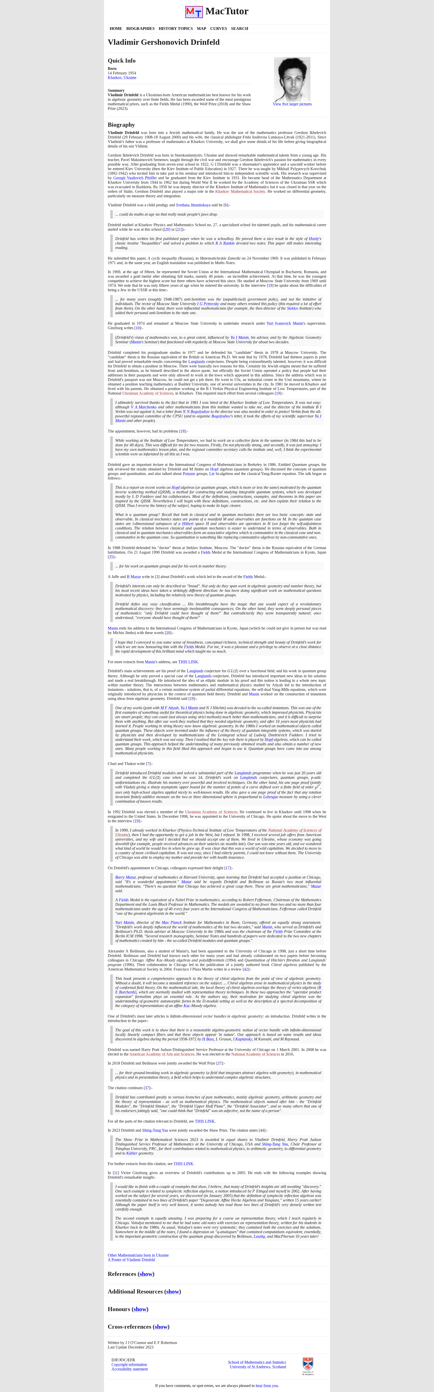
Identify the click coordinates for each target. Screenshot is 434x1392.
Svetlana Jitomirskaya (193, 205)
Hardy (314, 238)
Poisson (189, 473)
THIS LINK (188, 662)
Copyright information (129, 1364)
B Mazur (134, 576)
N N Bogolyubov (196, 411)
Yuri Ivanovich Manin (284, 323)
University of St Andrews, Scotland (258, 1367)
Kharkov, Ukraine (122, 77)
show (146, 1274)
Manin (136, 342)
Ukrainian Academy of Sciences (147, 393)
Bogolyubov (221, 416)
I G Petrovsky (208, 304)
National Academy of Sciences (255, 1054)
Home (116, 28)
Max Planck (172, 922)
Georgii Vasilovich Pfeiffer (135, 178)
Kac (187, 1005)
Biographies (140, 28)
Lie (211, 473)
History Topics (176, 28)
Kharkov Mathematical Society (240, 191)
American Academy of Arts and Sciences (161, 1054)
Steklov (292, 308)
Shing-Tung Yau (155, 1130)
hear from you (267, 1385)
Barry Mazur (125, 877)
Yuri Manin (124, 922)
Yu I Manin (240, 337)
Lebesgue (270, 797)
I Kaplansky (242, 1039)
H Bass (208, 1039)
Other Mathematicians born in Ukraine (138, 1255)
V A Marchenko (144, 407)
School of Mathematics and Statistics (257, 1362)
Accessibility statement (130, 1369)
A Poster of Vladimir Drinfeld (131, 1260)
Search (239, 28)
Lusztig (259, 1236)
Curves (218, 28)
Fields (205, 552)
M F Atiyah (169, 708)
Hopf (214, 469)
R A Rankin (225, 243)
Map (201, 28)
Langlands (196, 361)
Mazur (186, 882)
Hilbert (187, 523)
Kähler (131, 1153)
